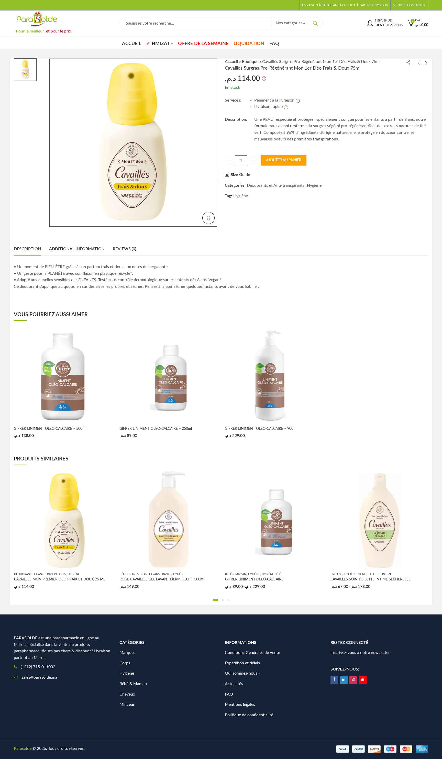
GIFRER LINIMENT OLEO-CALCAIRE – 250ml (155, 429)
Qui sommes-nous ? (242, 673)
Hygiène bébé (271, 574)
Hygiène (314, 185)
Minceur (127, 704)
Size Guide (240, 175)
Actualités (234, 684)
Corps (124, 663)
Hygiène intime (355, 574)
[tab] (27, 249)
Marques (127, 653)
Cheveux (127, 694)
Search (315, 23)
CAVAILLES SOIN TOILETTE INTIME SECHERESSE (370, 579)
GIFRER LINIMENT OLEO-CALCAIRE (254, 579)
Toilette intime (380, 574)
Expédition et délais (242, 663)
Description (27, 249)
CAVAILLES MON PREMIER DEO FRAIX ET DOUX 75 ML (59, 579)
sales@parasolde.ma (39, 677)
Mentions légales (240, 704)
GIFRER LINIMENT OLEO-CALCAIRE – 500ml (50, 429)
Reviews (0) (124, 249)
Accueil (231, 62)
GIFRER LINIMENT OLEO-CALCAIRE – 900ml (261, 429)
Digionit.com (102, 748)
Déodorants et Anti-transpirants (275, 185)
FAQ (229, 694)
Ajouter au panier (283, 160)
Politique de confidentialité (249, 715)
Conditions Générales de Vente (252, 653)
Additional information (77, 249)
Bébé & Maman (235, 574)
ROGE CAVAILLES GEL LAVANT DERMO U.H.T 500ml (161, 579)
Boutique (250, 62)
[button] (215, 600)
